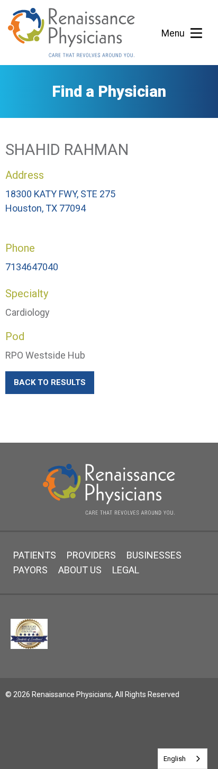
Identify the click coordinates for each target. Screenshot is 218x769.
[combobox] (182, 758)
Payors (30, 569)
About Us (80, 569)
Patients (34, 555)
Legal (125, 569)
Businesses (153, 555)
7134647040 (31, 266)
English (175, 759)
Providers (91, 555)
